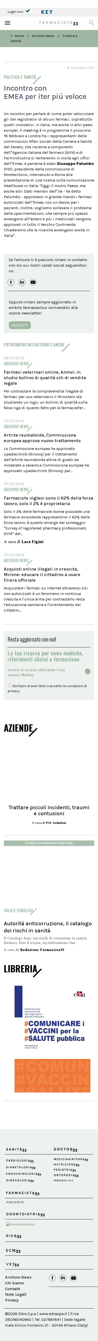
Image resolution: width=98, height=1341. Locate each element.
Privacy (12, 1311)
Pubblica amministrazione (49, 843)
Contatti (12, 1300)
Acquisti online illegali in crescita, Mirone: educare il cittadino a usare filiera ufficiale (42, 574)
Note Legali (15, 1305)
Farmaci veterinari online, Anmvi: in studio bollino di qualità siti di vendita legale (45, 377)
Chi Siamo (14, 1294)
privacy (14, 691)
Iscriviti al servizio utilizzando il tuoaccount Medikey (36, 672)
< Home (17, 36)
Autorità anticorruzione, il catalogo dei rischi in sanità (48, 927)
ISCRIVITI (20, 325)
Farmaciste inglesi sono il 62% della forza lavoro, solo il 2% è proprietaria (48, 500)
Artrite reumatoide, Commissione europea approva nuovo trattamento (42, 437)
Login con (16, 12)
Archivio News (43, 36)
